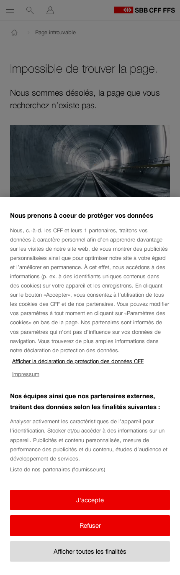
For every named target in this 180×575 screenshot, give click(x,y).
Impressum (25, 374)
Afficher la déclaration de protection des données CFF (78, 361)
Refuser (90, 525)
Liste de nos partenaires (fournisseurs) (57, 469)
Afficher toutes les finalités (90, 551)
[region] (90, 386)
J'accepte (90, 500)
